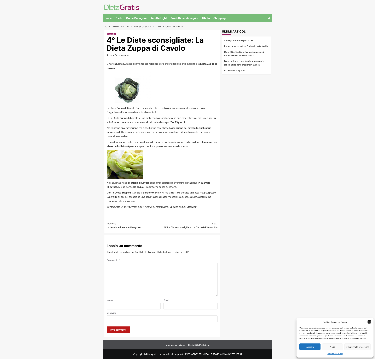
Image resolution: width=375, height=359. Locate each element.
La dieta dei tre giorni (234, 70)
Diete (119, 18)
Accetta (310, 347)
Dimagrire (111, 34)
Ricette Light (158, 18)
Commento (113, 260)
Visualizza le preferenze (357, 347)
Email (166, 300)
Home (108, 18)
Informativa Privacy (335, 354)
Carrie (111, 55)
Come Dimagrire (136, 18)
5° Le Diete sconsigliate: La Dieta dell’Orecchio (191, 225)
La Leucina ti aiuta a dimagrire (124, 225)
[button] (369, 321)
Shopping (219, 18)
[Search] (269, 18)
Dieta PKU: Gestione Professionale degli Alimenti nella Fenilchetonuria (244, 54)
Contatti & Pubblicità (198, 344)
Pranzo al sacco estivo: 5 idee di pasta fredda (246, 46)
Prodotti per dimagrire (184, 18)
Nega (332, 347)
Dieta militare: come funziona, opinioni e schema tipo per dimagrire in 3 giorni (244, 63)
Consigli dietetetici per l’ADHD (239, 40)
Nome (110, 300)
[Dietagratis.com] (121, 6)
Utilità (206, 18)
